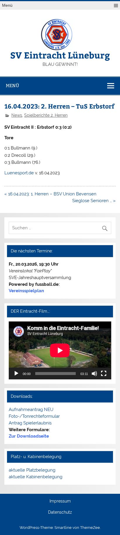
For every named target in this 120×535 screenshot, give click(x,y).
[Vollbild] (104, 373)
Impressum (60, 501)
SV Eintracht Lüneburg (60, 55)
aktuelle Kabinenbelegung (35, 476)
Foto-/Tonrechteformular (34, 416)
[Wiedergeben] (16, 373)
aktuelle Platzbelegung (32, 470)
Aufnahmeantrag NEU (31, 409)
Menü (7, 5)
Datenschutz (60, 512)
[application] (60, 350)
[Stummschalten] (94, 373)
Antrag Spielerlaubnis (30, 423)
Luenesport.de (19, 173)
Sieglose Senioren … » (94, 200)
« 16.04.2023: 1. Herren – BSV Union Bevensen (50, 194)
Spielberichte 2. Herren (46, 115)
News (16, 115)
